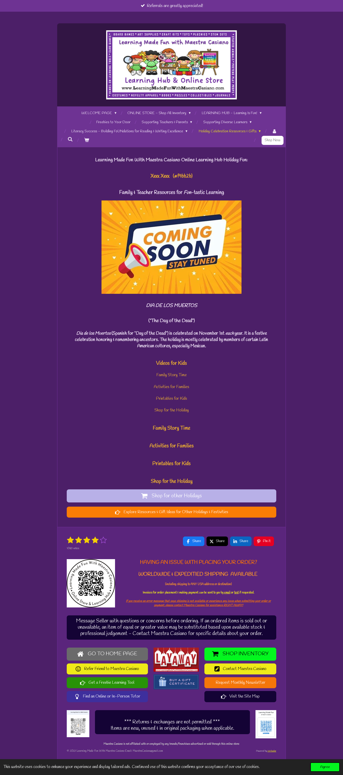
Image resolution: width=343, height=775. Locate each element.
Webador (271, 751)
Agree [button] (325, 766)
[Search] (70, 139)
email (227, 593)
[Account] (274, 131)
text (236, 593)
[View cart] (86, 140)
